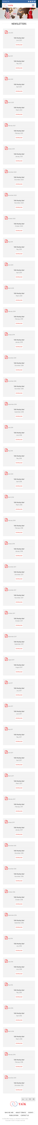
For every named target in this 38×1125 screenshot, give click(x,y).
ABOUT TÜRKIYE (21, 1112)
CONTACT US (25, 1115)
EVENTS (30, 1112)
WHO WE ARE (9, 1112)
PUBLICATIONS (13, 1115)
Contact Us (5, 1)
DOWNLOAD (19, 44)
